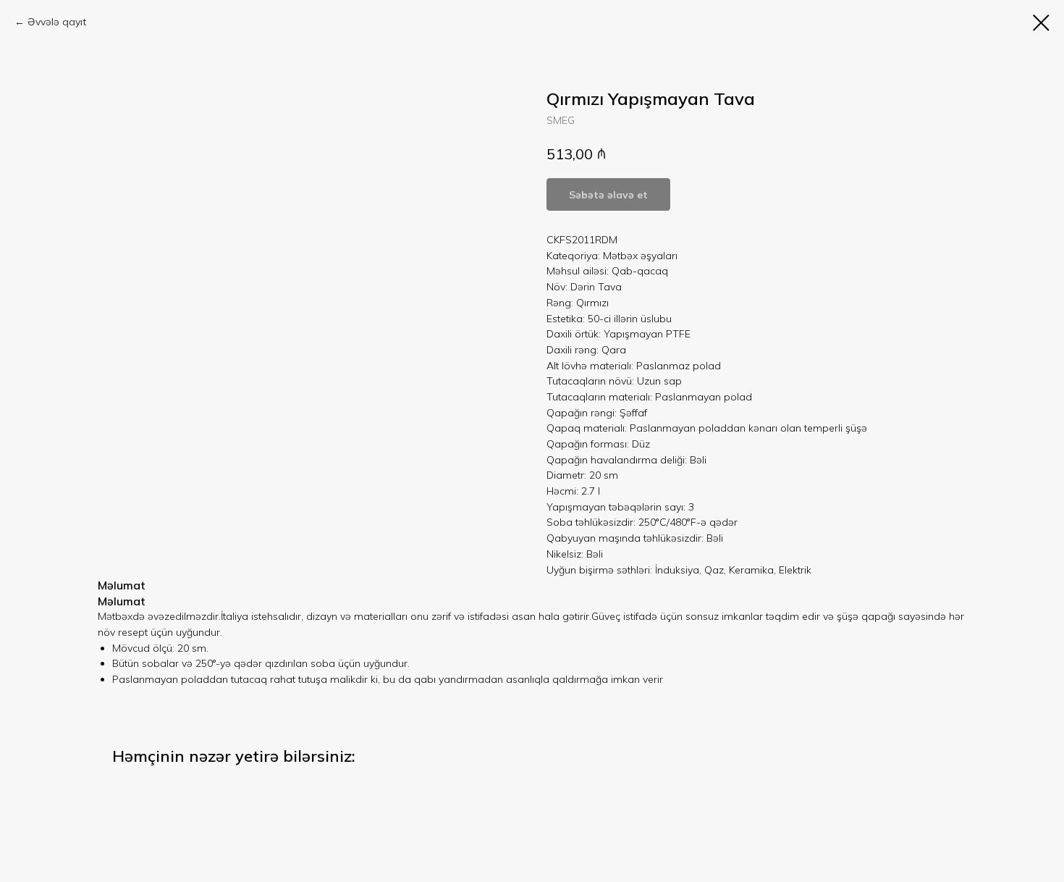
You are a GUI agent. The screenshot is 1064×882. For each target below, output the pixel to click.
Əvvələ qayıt (57, 21)
